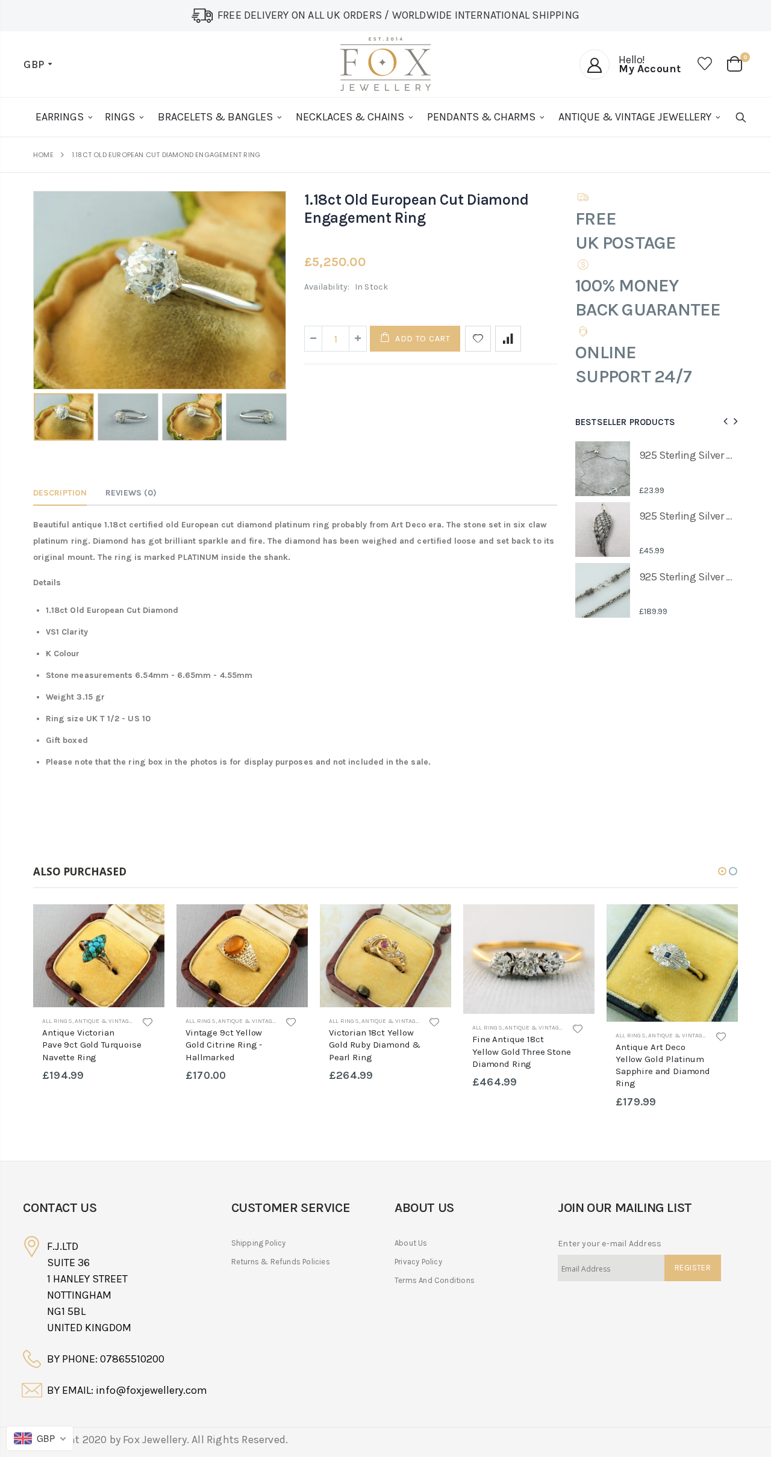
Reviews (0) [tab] (131, 493)
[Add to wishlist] (478, 339)
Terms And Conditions (435, 1280)
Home (43, 155)
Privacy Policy (418, 1261)
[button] (722, 871)
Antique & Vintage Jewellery (121, 1021)
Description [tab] (60, 493)
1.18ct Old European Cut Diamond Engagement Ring (416, 208)
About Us (411, 1242)
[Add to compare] (508, 339)
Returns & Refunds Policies (280, 1261)
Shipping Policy (258, 1242)
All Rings (57, 1021)
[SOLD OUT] (144, 924)
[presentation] (45, 418)
